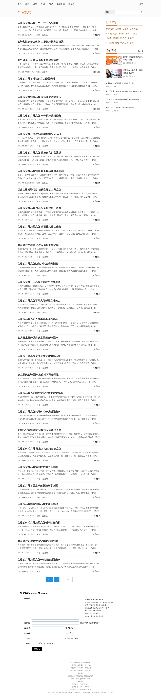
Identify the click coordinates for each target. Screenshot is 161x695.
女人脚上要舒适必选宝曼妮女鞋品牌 (38, 337)
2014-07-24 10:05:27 (26, 220)
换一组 (140, 51)
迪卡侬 (121, 33)
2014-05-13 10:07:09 (26, 534)
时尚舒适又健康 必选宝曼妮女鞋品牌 (38, 245)
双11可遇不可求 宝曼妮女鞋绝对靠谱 (38, 60)
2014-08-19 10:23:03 (26, 127)
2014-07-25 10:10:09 (26, 201)
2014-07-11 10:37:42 (26, 312)
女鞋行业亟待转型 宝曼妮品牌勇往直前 (39, 430)
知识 (51, 4)
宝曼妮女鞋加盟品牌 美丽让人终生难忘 (39, 226)
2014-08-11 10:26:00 (26, 183)
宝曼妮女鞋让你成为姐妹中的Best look (40, 134)
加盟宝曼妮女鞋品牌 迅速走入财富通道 (39, 152)
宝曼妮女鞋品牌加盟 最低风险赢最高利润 (41, 171)
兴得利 (116, 38)
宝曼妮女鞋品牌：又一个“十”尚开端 (38, 23)
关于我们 (73, 665)
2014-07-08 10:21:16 (26, 349)
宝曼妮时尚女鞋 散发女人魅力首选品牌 (39, 448)
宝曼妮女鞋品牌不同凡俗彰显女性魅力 (39, 300)
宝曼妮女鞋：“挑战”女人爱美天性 (36, 78)
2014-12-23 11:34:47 (26, 35)
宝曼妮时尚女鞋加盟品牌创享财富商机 (39, 522)
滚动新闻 (73, 670)
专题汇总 (88, 670)
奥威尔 (131, 38)
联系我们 (80, 665)
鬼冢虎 (125, 29)
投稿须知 (80, 668)
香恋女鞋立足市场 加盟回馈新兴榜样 (120, 107)
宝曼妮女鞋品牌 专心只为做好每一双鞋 (39, 208)
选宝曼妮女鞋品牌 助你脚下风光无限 (38, 374)
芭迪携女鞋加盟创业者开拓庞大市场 (120, 83)
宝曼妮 (45, 35)
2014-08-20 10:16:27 (26, 109)
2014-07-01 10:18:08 (26, 423)
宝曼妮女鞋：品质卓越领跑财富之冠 (38, 485)
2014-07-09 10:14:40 (26, 331)
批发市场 (61, 4)
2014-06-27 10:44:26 (26, 442)
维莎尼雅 (124, 43)
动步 (115, 33)
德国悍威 (134, 29)
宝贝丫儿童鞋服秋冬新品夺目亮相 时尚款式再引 (124, 91)
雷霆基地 (110, 43)
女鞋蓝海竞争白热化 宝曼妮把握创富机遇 (41, 41)
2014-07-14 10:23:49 (26, 294)
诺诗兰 (123, 38)
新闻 (27, 4)
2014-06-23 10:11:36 (26, 516)
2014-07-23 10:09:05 (26, 238)
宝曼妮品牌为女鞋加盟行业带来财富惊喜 (40, 393)
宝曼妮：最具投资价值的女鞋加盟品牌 (39, 356)
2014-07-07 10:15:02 (26, 368)
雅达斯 (109, 38)
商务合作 (88, 665)
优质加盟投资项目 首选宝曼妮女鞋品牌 (39, 189)
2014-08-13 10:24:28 (26, 164)
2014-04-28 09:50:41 (26, 553)
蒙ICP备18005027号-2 (105, 692)
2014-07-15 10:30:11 (26, 275)
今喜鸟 (129, 33)
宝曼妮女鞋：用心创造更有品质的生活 (39, 282)
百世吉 (118, 29)
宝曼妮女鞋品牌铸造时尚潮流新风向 (38, 467)
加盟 (43, 4)
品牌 (35, 4)
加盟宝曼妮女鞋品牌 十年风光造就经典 (39, 115)
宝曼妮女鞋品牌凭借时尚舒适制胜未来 (39, 411)
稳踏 (135, 33)
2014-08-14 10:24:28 (26, 146)
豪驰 (132, 43)
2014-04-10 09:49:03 (26, 571)
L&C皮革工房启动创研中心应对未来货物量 (122, 99)
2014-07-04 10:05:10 (26, 405)
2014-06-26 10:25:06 (26, 460)
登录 (141, 4)
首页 (20, 4)
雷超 (117, 43)
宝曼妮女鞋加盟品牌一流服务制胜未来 (39, 559)
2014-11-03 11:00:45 (26, 72)
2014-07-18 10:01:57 (26, 257)
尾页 (69, 579)
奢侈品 (71, 4)
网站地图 (88, 668)
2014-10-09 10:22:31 (26, 90)
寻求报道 (73, 668)
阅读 (96, 35)
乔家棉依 (110, 29)
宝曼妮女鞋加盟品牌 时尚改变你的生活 (39, 97)
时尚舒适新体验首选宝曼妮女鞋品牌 (38, 541)
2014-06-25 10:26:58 (26, 479)
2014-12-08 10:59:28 (26, 53)
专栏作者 (80, 670)
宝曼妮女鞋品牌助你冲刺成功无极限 (38, 263)
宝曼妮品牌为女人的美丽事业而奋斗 (38, 319)
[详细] (95, 30)
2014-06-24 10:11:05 (26, 497)
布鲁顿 (109, 33)
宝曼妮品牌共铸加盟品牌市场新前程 (38, 504)
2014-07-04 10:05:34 (26, 386)
